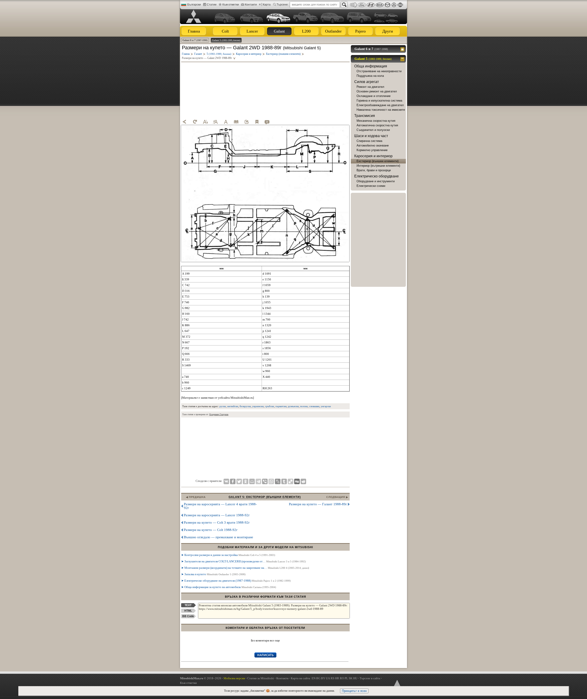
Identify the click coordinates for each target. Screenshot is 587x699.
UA (328, 678)
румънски (293, 406)
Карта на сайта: (301, 678)
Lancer (252, 31)
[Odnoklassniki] (245, 481)
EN (314, 678)
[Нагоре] (396, 684)
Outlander (333, 31)
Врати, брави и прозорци (374, 170)
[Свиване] (403, 58)
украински (258, 406)
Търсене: (282, 4)
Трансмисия (364, 116)
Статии (211, 4)
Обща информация (370, 66)
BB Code (188, 616)
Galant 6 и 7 (195, 40)
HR (337, 678)
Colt (225, 31)
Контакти (251, 4)
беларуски (245, 406)
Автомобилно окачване (373, 145)
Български (194, 4)
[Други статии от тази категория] (236, 121)
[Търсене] (344, 5)
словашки (314, 406)
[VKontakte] (226, 481)
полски (304, 406)
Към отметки (230, 4)
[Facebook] (232, 481)
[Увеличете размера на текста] (215, 121)
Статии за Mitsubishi (260, 678)
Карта (267, 4)
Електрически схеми (371, 186)
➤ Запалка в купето (213, 574)
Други (387, 31)
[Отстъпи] (184, 121)
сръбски (269, 406)
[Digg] (297, 481)
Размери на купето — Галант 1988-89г (318, 504)
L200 (306, 31)
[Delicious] (290, 481)
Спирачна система (369, 141)
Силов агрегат (366, 82)
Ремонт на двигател (370, 86)
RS (332, 678)
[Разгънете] (403, 48)
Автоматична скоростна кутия (377, 125)
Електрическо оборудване (376, 176)
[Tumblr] (284, 481)
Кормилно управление (372, 150)
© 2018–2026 (200, 678)
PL (346, 678)
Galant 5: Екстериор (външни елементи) (265, 497)
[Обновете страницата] (194, 121)
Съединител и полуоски (373, 130)
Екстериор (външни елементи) (378, 161)
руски (222, 406)
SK (350, 678)
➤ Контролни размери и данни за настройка (228, 555)
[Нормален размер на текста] (225, 121)
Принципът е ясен (354, 691)
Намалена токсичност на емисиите (381, 109)
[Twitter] (239, 481)
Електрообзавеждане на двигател (380, 105)
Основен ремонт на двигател (377, 91)
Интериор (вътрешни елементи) (378, 165)
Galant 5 (226, 40)
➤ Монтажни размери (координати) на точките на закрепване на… (245, 567)
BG (318, 678)
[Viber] (265, 481)
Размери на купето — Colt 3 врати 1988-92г (217, 522)
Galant (279, 31)
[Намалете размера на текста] (205, 121)
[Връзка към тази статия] (246, 121)
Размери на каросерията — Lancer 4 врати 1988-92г (220, 506)
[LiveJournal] (277, 481)
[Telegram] (258, 481)
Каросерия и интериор (373, 156)
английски (232, 406)
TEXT (188, 605)
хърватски (281, 406)
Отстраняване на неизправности (379, 71)
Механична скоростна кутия (376, 120)
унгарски (326, 406)
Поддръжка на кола (370, 75)
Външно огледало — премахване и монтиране (218, 537)
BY (323, 678)
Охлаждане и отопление (373, 96)
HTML (188, 610)
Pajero (360, 31)
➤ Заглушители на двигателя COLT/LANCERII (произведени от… (243, 561)
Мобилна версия (234, 678)
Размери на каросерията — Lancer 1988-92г (217, 515)
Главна (194, 31)
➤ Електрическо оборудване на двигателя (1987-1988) (236, 580)
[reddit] (303, 481)
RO (342, 678)
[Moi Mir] (252, 481)
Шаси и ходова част (371, 136)
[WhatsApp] (271, 481)
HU (355, 678)
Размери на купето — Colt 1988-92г (211, 530)
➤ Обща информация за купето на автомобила (228, 587)
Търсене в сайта (370, 678)
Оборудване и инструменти (376, 181)
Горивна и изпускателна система (379, 100)
